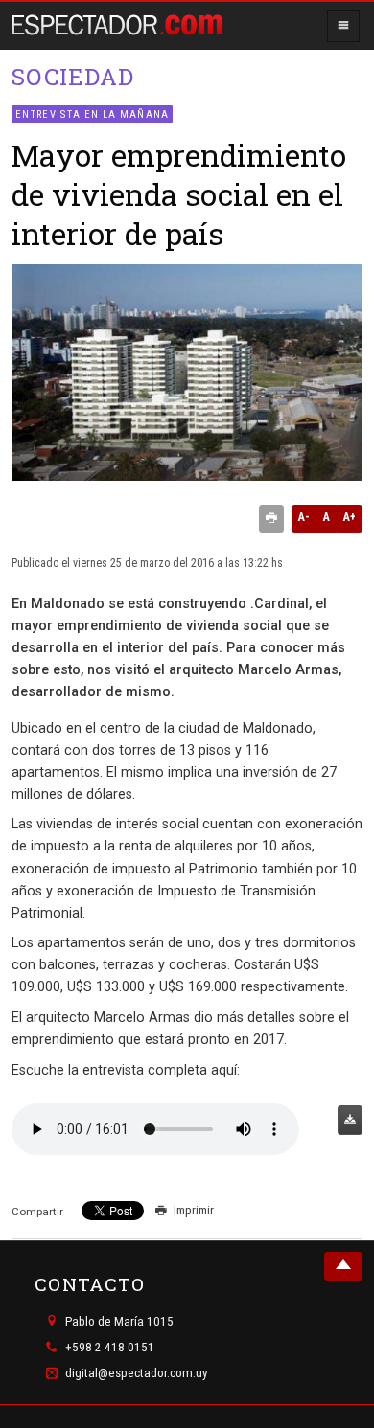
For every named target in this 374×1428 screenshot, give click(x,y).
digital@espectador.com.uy (136, 1374)
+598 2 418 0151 (109, 1347)
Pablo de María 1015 (119, 1321)
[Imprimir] (271, 519)
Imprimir (194, 1210)
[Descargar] (350, 1120)
